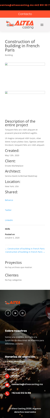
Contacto (25, 14)
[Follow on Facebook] (8, 313)
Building (9, 55)
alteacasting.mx (33, 384)
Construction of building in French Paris (25, 248)
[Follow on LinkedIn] (15, 313)
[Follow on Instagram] (22, 313)
